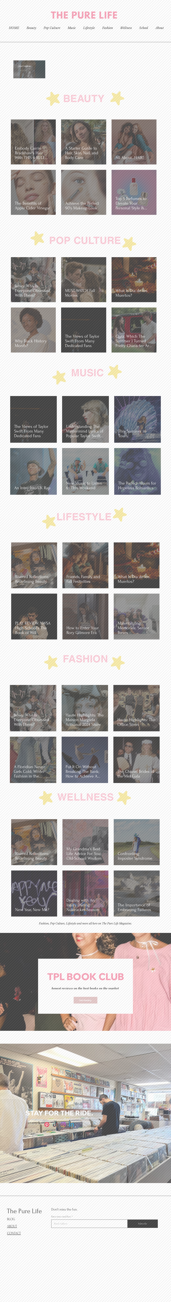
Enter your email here (40, 660)
